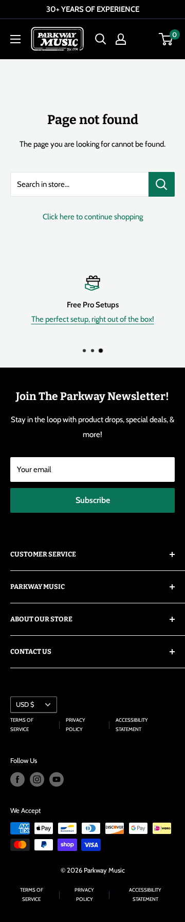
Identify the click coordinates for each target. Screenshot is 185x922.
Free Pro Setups (93, 304)
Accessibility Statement (132, 724)
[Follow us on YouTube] (56, 779)
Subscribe (93, 500)
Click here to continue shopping (93, 216)
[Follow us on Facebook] (17, 779)
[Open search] (100, 39)
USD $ (25, 704)
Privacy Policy (75, 724)
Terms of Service (21, 724)
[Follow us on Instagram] (37, 779)
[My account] (121, 39)
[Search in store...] (162, 184)
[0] (166, 39)
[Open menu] (15, 39)
